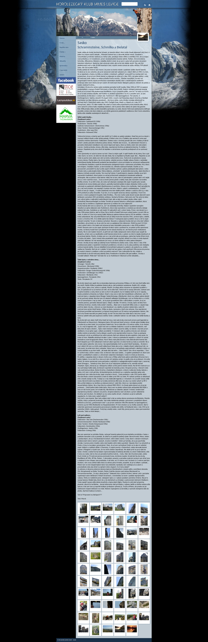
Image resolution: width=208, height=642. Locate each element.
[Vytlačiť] (149, 5)
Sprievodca (63, 66)
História (62, 56)
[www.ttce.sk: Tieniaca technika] (66, 95)
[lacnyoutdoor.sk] (66, 104)
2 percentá (63, 70)
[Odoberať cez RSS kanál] (145, 5)
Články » (63, 52)
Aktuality (63, 61)
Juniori (62, 75)
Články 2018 (86, 37)
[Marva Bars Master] (66, 122)
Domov (62, 38)
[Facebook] (66, 83)
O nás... (62, 43)
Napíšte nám (64, 47)
